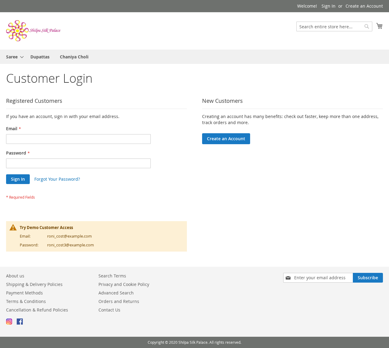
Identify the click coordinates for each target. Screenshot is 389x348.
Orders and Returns (118, 301)
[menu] (194, 57)
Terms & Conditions (26, 301)
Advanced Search (116, 293)
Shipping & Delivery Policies (34, 284)
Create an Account (364, 6)
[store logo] (33, 30)
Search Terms (112, 276)
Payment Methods (24, 293)
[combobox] (334, 26)
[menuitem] (13, 57)
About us (15, 276)
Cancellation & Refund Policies (37, 310)
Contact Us (109, 310)
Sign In (329, 6)
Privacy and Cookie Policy (123, 284)
